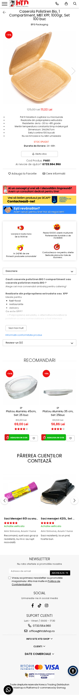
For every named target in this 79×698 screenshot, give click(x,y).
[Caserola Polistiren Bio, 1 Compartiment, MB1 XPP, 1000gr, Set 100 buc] (39, 67)
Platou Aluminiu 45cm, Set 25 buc (21, 413)
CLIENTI (38, 646)
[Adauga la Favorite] (34, 438)
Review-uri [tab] (14, 342)
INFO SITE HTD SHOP (38, 638)
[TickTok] (39, 605)
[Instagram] (46, 605)
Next (73, 71)
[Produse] (5, 5)
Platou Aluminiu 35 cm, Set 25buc (58, 413)
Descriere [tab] (11, 271)
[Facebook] (32, 605)
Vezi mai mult (16, 328)
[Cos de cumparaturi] (66, 3)
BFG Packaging (39, 24)
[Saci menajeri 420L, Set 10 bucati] (58, 492)
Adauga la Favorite (24, 173)
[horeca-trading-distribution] (18, 3)
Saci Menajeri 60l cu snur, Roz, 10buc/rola (32, 518)
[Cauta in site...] (75, 3)
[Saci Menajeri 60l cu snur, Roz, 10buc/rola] (21, 492)
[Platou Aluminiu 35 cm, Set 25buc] (58, 387)
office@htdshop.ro (41, 631)
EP (21, 407)
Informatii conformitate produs (24, 335)
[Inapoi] (3, 12)
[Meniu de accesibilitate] (73, 671)
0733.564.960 (41, 626)
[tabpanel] (39, 67)
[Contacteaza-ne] (57, 3)
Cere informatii (55, 173)
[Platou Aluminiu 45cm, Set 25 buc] (21, 387)
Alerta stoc (41, 153)
